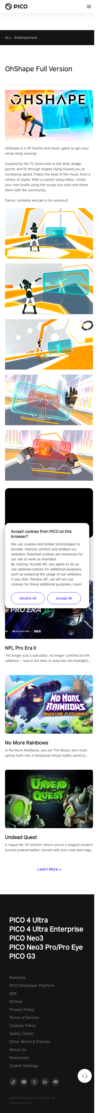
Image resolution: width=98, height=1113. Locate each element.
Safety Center (21, 1033)
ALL (8, 37)
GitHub (15, 1001)
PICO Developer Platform (32, 985)
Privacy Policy (21, 1009)
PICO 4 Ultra (28, 919)
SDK (13, 993)
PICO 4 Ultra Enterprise (46, 928)
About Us (17, 1049)
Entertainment (26, 37)
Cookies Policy (22, 1025)
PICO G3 (22, 956)
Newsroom (19, 1057)
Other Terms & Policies (29, 1041)
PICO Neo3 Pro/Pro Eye (46, 947)
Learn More (47, 869)
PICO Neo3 (26, 938)
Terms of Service (24, 1017)
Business (17, 977)
